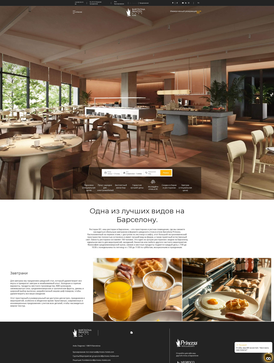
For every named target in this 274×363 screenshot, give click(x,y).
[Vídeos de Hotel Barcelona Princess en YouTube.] (183, 3)
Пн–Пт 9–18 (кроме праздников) (95, 3)
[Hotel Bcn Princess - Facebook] (177, 3)
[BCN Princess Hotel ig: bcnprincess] (189, 3)
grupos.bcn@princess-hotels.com (105, 356)
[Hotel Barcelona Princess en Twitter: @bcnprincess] (180, 3)
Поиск (166, 173)
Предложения (144, 3)
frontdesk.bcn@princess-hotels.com (96, 360)
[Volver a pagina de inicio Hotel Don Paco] (135, 12)
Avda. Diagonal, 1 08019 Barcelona (86, 346)
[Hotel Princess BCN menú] (74, 12)
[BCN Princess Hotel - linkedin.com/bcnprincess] (186, 3)
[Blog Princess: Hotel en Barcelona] (191, 3)
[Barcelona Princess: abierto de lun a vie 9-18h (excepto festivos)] (89, 1)
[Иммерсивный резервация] (199, 12)
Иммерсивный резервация (183, 11)
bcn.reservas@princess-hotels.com (100, 352)
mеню (79, 12)
